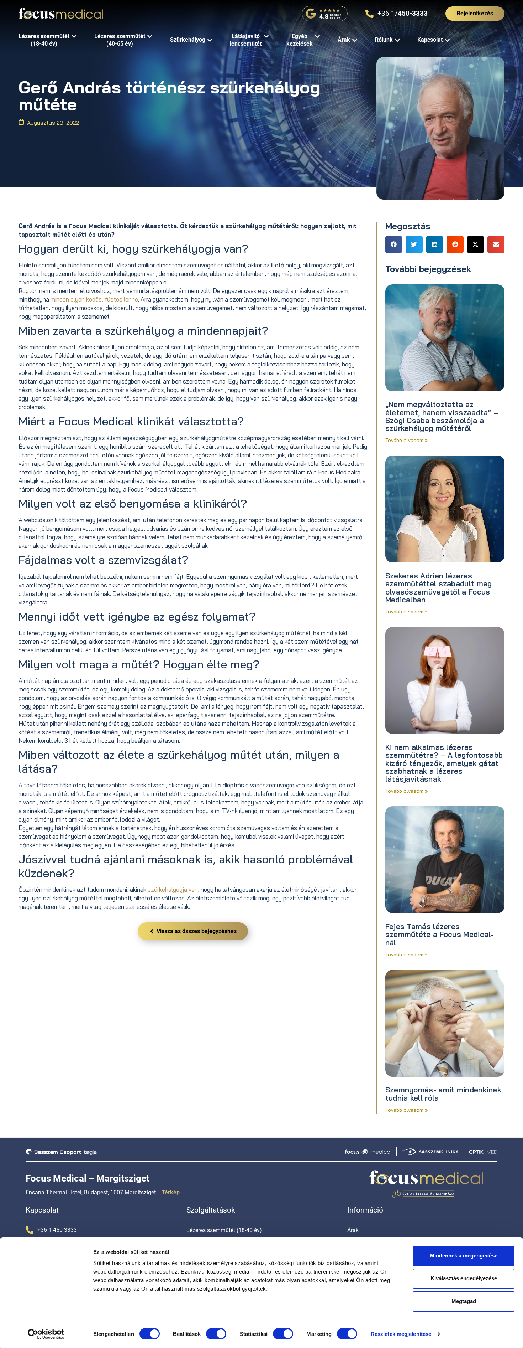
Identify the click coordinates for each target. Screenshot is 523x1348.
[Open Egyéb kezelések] (317, 36)
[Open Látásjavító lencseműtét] (266, 36)
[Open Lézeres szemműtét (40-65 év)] (150, 36)
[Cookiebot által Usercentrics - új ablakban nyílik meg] (46, 1334)
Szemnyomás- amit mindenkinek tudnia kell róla (443, 1093)
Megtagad (463, 1301)
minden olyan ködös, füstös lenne (94, 299)
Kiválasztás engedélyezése (463, 1278)
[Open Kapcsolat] (447, 40)
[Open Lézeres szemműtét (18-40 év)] (74, 36)
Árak (353, 1230)
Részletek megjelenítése (401, 1334)
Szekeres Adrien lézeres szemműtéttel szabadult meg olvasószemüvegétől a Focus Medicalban (438, 587)
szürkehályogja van (173, 889)
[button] (393, 244)
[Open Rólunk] (397, 40)
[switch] (216, 1333)
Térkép (171, 1192)
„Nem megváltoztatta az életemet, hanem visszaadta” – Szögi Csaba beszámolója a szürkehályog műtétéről (442, 416)
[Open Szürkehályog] (210, 40)
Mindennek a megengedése (463, 1255)
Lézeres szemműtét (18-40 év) (224, 1230)
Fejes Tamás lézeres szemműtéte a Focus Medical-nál (439, 934)
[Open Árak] (355, 40)
